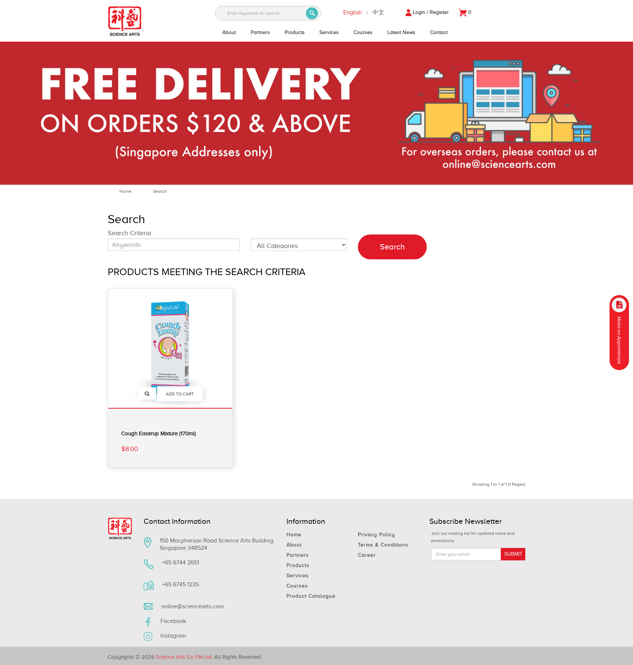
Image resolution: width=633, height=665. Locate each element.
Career (367, 555)
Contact (439, 32)
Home (125, 191)
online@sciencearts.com (192, 606)
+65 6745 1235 (180, 584)
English (352, 12)
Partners (260, 32)
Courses (363, 32)
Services (329, 32)
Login (419, 12)
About (229, 32)
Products (295, 32)
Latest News (401, 32)
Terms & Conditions (383, 545)
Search (160, 191)
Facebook (173, 621)
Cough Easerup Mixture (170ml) (158, 433)
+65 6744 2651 (180, 562)
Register (439, 12)
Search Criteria (129, 233)
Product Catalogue (311, 596)
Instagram (173, 635)
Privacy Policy (376, 534)
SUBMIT (513, 554)
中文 (378, 12)
